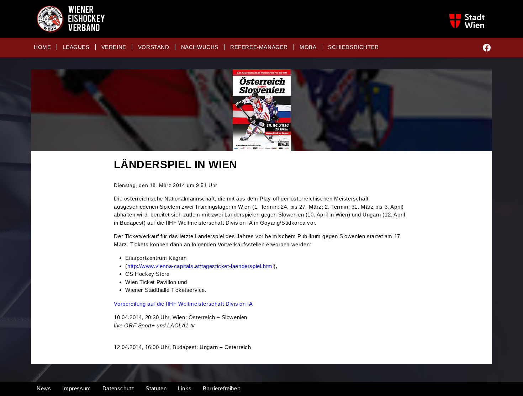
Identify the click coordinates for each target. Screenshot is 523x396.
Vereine (113, 47)
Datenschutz (118, 388)
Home (42, 47)
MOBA (308, 47)
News (44, 388)
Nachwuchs (199, 47)
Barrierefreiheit (221, 388)
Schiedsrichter (353, 47)
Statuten (156, 388)
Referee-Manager (259, 47)
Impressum (76, 388)
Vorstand (153, 47)
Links (184, 388)
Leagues (76, 47)
